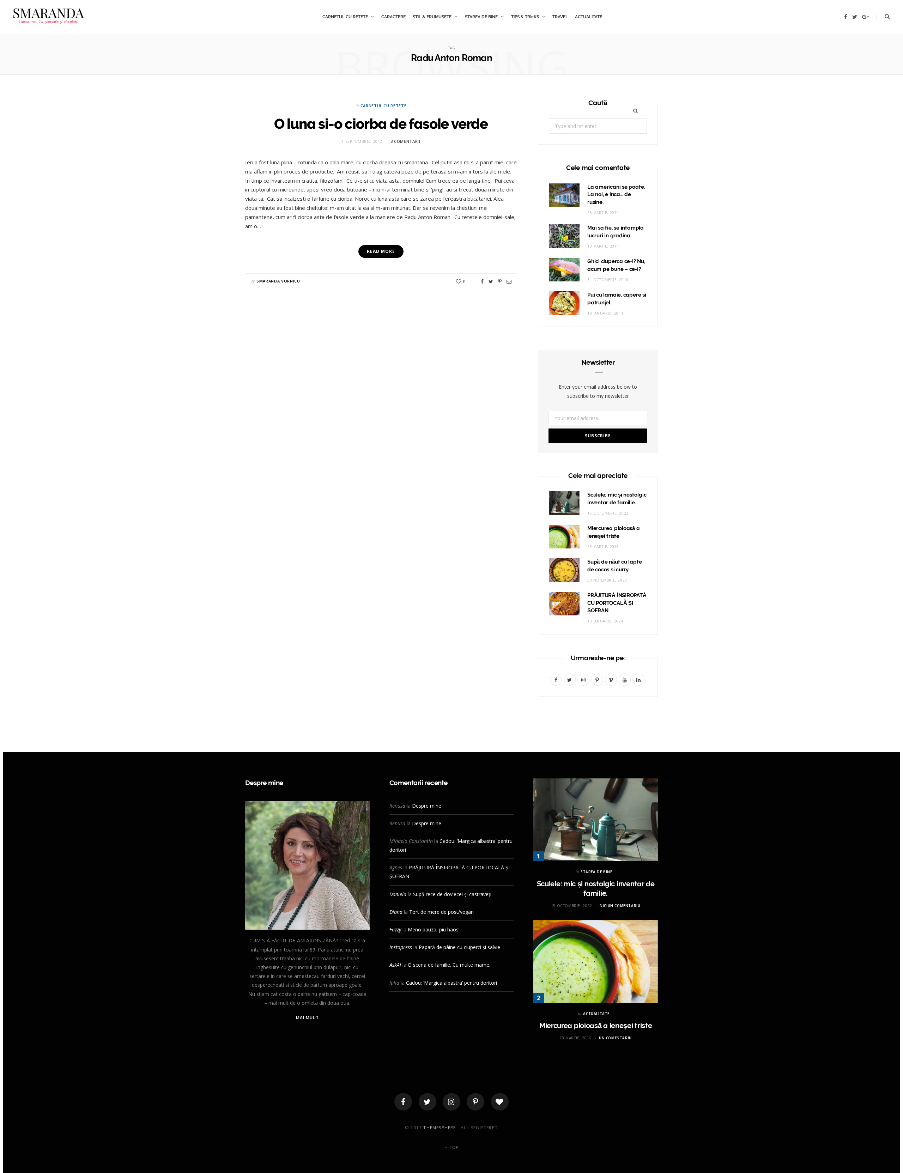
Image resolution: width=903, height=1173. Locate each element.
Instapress (400, 947)
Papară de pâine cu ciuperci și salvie (459, 947)
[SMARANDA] (48, 16)
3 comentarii (405, 141)
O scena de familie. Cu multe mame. (449, 964)
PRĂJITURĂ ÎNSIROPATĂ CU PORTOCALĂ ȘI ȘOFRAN (617, 603)
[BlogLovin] (500, 1102)
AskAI (395, 964)
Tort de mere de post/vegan (441, 911)
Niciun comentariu (620, 905)
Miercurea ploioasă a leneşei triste (595, 1025)
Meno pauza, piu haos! (434, 929)
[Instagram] (451, 1102)
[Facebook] (403, 1102)
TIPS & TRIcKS (525, 16)
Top (453, 1147)
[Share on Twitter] (491, 281)
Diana (395, 911)
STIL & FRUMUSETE (432, 16)
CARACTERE (393, 16)
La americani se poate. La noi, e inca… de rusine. (616, 195)
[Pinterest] (500, 281)
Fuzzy (395, 929)
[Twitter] (427, 1102)
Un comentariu (615, 1037)
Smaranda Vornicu (278, 281)
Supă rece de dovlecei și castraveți (452, 894)
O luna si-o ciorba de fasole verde (381, 123)
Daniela (397, 894)
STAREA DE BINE (481, 16)
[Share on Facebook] (482, 281)
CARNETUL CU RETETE (345, 16)
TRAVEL (560, 16)
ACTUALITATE (588, 16)
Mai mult (307, 1018)
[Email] (509, 281)
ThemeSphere (439, 1128)
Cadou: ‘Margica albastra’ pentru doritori (451, 982)
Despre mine (426, 805)
